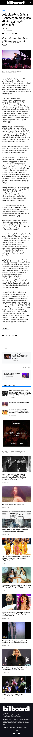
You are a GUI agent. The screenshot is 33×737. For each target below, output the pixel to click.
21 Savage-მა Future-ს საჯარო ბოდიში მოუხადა (12, 374)
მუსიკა (3, 10)
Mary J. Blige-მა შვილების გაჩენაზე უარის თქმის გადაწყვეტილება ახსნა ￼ (15, 668)
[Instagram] (16, 733)
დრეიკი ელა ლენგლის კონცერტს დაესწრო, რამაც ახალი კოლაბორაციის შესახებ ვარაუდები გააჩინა (16, 613)
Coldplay (5, 328)
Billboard (4, 28)
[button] (3, 2)
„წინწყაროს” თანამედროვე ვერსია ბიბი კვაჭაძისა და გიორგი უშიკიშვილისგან (15, 641)
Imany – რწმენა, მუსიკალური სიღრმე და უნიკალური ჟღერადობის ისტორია (15, 530)
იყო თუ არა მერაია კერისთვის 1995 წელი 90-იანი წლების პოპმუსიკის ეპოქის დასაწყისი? (20, 356)
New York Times (21, 117)
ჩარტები (16, 730)
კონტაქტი (6, 713)
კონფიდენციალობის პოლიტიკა (12, 716)
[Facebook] (14, 733)
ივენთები (19, 727)
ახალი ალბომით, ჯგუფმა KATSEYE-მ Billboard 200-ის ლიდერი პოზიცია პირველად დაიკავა (16, 586)
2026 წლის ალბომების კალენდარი (19, 402)
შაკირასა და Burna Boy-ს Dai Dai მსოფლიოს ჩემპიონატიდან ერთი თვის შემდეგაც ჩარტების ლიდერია (19, 411)
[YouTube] (19, 733)
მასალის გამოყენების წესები (11, 715)
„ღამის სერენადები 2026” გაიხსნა (13, 695)
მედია (25, 727)
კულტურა (12, 727)
